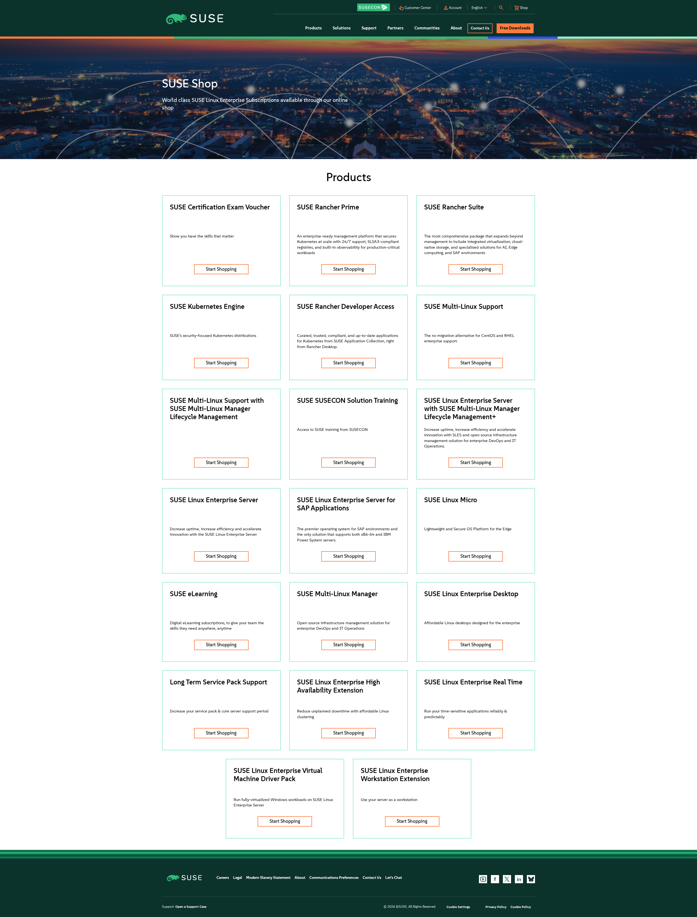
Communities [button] (427, 28)
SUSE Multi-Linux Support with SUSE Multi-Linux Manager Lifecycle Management (217, 408)
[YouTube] (483, 879)
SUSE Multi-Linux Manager (337, 594)
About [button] (456, 28)
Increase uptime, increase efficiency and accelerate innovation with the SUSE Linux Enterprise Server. (215, 531)
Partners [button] (395, 28)
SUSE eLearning (194, 594)
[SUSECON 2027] (373, 7)
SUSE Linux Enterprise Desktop (471, 594)
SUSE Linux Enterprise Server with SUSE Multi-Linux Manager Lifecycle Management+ (471, 408)
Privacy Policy (495, 907)
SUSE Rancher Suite (454, 207)
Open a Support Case (190, 907)
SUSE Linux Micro (450, 500)
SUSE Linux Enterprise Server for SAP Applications (346, 504)
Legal (237, 877)
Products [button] (313, 28)
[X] (507, 879)
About (300, 877)
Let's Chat (393, 877)
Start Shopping (221, 269)
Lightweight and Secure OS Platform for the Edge (468, 528)
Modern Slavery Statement (268, 877)
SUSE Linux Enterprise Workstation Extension (395, 774)
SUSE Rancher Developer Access (345, 306)
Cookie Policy (520, 907)
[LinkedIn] (519, 879)
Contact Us (372, 877)
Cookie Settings (458, 907)
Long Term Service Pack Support (218, 682)
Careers (222, 877)
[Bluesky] (531, 879)
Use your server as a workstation (389, 799)
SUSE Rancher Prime (328, 207)
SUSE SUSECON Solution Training (347, 400)
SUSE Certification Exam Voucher (220, 207)
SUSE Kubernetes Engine (207, 306)
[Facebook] (495, 879)
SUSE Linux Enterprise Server (214, 500)
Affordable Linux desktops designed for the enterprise (472, 622)
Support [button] (369, 28)
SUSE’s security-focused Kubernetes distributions (213, 335)
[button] (374, 5)
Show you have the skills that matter (202, 236)
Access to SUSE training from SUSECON (332, 429)
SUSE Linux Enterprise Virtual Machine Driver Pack (278, 774)
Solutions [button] (342, 28)
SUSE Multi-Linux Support (463, 306)
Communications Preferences (334, 877)
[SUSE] (186, 877)
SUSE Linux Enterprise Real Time (473, 682)
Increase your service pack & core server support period (219, 711)
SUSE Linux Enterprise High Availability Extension (338, 686)
